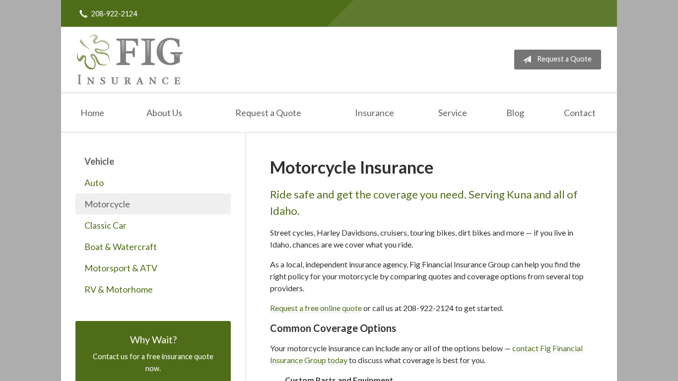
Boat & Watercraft (120, 246)
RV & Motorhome (118, 289)
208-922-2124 (114, 13)
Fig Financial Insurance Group (130, 59)
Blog (515, 112)
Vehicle (99, 161)
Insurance (374, 112)
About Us (164, 112)
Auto (94, 182)
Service (452, 112)
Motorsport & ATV (120, 267)
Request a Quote (564, 59)
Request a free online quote (316, 308)
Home (92, 112)
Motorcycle (107, 203)
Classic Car (105, 225)
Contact (580, 112)
